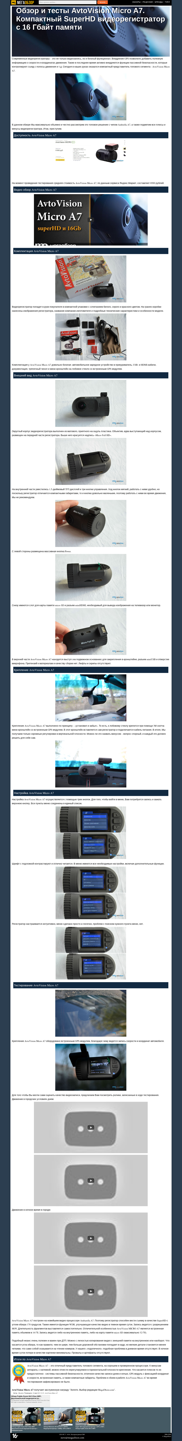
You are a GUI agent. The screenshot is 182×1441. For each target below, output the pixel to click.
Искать (102, 2)
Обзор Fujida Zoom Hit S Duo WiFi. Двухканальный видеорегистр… (26, 1397)
